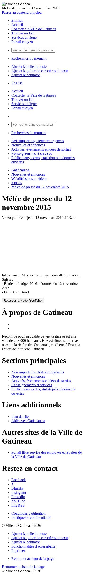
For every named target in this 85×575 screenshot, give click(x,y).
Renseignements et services (31, 154)
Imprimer (18, 551)
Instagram (18, 492)
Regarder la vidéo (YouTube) (23, 300)
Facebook (18, 480)
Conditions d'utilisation (28, 513)
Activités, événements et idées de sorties (41, 149)
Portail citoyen (22, 42)
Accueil (17, 25)
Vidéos (16, 183)
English (17, 20)
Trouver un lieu (22, 33)
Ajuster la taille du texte (29, 66)
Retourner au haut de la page (32, 559)
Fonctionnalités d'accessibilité (33, 546)
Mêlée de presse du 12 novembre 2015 (40, 187)
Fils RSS (18, 505)
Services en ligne (24, 37)
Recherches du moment (28, 58)
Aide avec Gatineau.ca (28, 421)
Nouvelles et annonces (28, 145)
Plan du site (20, 416)
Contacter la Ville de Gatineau (33, 29)
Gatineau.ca (20, 170)
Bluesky (17, 488)
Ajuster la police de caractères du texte (39, 71)
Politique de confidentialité (31, 518)
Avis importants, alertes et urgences (37, 141)
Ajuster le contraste (25, 75)
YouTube (18, 501)
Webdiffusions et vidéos (29, 179)
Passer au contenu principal (22, 12)
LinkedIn (18, 497)
